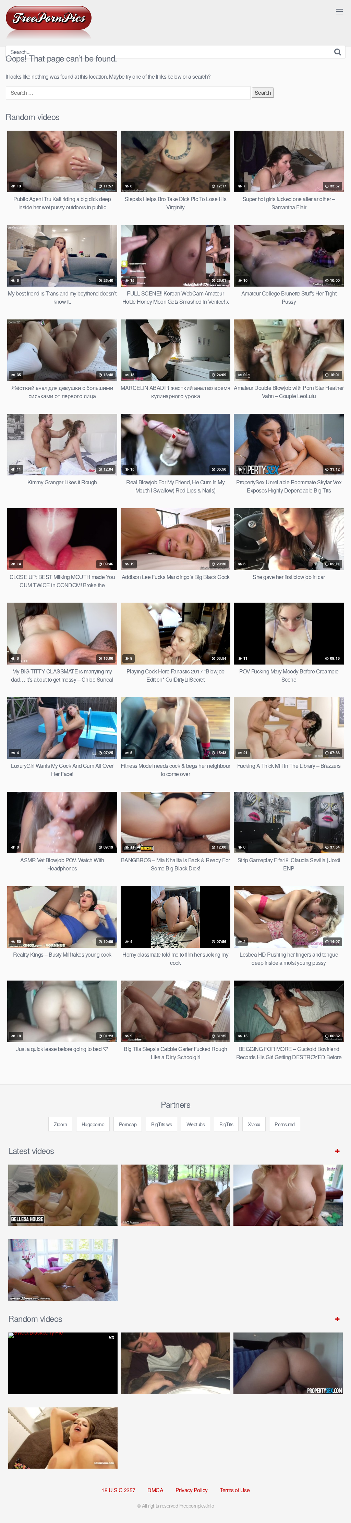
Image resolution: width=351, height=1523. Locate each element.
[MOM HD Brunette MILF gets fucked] (175, 1195)
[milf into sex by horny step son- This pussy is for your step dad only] (63, 1438)
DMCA (155, 1490)
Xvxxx (254, 1124)
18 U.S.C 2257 (118, 1490)
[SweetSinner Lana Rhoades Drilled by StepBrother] (63, 1269)
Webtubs (195, 1124)
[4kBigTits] (48, 22)
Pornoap (128, 1124)
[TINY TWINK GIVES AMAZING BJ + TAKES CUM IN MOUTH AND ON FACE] (175, 1363)
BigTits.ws (161, 1124)
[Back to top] (332, 1501)
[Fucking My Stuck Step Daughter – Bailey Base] (288, 1195)
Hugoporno (93, 1124)
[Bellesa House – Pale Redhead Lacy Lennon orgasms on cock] (63, 1195)
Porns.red (285, 1124)
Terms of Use (235, 1490)
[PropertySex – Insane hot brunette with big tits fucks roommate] (288, 1363)
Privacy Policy (192, 1490)
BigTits (226, 1124)
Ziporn (60, 1124)
